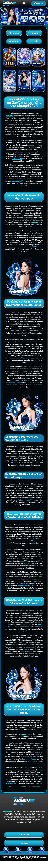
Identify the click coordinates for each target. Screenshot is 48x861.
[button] (24, 3)
